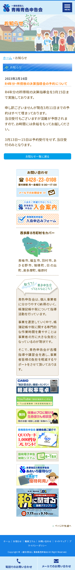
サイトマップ (60, 541)
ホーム (7, 57)
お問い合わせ (45, 541)
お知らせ (17, 541)
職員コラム (30, 541)
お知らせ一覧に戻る (37, 156)
